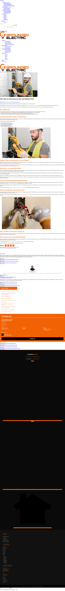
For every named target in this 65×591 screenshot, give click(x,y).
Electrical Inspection (7, 8)
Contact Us (3, 21)
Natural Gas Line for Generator (6, 298)
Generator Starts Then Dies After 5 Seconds (8, 300)
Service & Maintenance (7, 3)
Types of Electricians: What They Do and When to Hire (8, 262)
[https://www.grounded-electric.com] (14, 38)
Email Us (32, 338)
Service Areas (4, 53)
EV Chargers (4, 537)
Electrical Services (4, 6)
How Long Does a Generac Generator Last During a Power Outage (8, 307)
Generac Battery (4, 302)
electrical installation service (12, 183)
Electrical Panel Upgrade (7, 7)
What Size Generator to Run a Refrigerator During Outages (9, 259)
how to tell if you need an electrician (25, 194)
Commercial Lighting (6, 540)
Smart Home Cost (6, 13)
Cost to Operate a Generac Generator (9, 44)
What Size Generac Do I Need (6, 311)
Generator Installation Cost (8, 4)
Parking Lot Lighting (7, 9)
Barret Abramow (3, 102)
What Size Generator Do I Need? (9, 5)
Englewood (5, 15)
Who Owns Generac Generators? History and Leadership (8, 283)
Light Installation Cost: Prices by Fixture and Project (8, 343)
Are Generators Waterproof (5, 296)
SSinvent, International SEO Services (38, 586)
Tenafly (5, 16)
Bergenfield (4, 561)
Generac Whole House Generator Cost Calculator (7, 304)
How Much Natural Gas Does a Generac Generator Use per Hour (10, 285)
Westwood (5, 17)
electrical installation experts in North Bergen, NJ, (18, 187)
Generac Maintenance (6, 570)
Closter (5, 18)
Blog (2, 20)
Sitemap (4, 582)
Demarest (6, 58)
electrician (1, 276)
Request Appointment (3, 31)
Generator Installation (7, 2)
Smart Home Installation (7, 12)
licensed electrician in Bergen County (31, 105)
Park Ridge (4, 557)
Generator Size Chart (6, 569)
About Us (5, 22)
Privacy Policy (5, 579)
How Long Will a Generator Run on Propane (8, 291)
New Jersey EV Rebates (7, 11)
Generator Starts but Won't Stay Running (7, 309)
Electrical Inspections (6, 541)
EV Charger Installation (7, 10)
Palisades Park (6, 19)
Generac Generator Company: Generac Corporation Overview (12, 247)
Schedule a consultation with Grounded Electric (15, 241)
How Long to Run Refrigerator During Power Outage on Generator (8, 294)
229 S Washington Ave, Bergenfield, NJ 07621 (32, 356)
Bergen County (5, 548)
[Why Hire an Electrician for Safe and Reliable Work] (18, 96)
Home (1, 71)
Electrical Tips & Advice (15, 102)
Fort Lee (4, 549)
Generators (3, 40)
